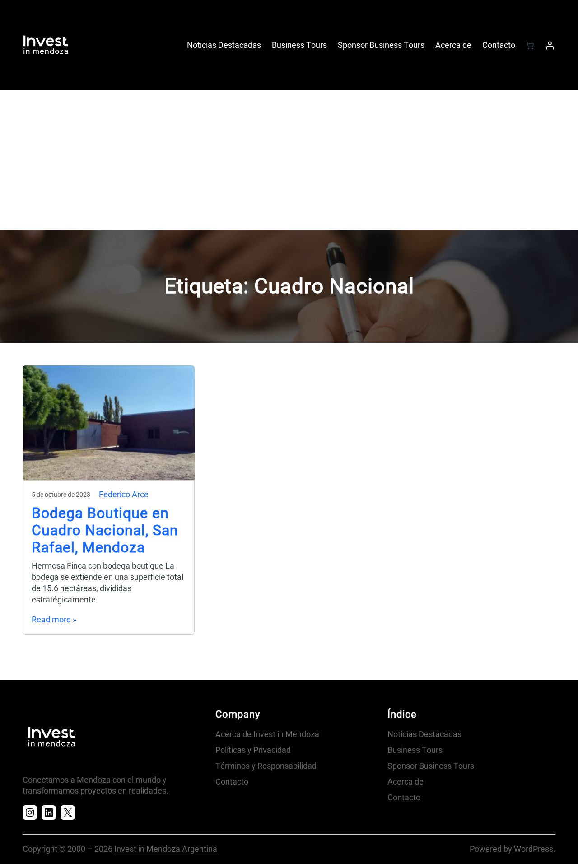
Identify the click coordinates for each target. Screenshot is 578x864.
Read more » (54, 619)
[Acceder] (550, 45)
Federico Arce (124, 494)
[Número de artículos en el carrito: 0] (530, 45)
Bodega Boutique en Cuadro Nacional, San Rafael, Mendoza (105, 530)
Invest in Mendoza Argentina (165, 849)
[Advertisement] (289, 162)
